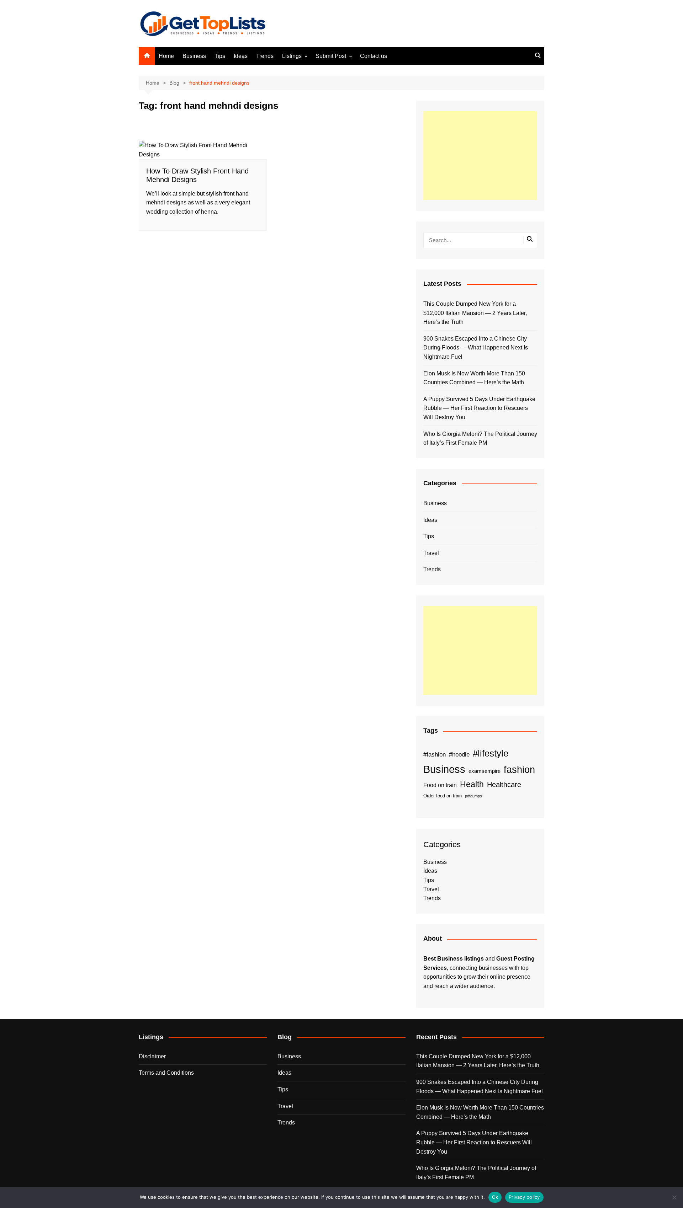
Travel (431, 553)
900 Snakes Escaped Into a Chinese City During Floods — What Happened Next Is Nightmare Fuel (475, 348)
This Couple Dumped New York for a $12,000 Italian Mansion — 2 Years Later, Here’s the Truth (475, 313)
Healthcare (504, 785)
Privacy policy (524, 1197)
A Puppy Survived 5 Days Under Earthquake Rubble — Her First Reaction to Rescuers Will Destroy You (479, 408)
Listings (292, 56)
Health (472, 784)
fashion (519, 769)
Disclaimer (152, 1056)
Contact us (373, 56)
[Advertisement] (480, 155)
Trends (265, 56)
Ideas (241, 56)
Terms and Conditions (166, 1073)
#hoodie (459, 754)
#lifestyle (490, 753)
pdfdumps (473, 796)
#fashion (434, 754)
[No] (674, 1197)
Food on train (440, 785)
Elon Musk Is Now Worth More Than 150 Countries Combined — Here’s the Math (474, 378)
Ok (495, 1197)
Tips (220, 56)
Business (194, 56)
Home (166, 56)
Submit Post (331, 56)
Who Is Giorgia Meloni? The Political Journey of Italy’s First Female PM (480, 438)
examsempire (484, 771)
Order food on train (442, 795)
